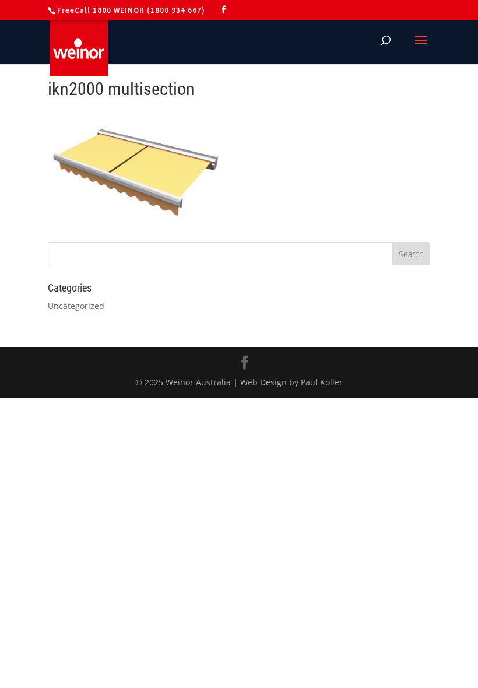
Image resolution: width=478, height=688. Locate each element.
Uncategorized (76, 305)
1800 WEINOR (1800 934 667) (149, 10)
